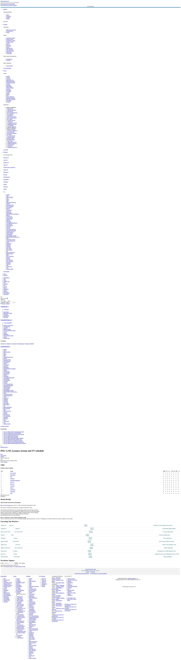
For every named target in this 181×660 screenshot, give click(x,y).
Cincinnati (19, 601)
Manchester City (10, 80)
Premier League (9, 41)
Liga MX (8, 60)
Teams (4, 70)
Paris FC (12, 482)
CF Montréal (11, 125)
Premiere (8, 258)
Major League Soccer (11, 29)
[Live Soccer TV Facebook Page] (58, 616)
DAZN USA (9, 219)
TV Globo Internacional (8, 377)
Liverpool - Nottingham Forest (56, 596)
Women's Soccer (71, 578)
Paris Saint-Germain (10, 99)
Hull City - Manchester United (56, 578)
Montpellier (12, 474)
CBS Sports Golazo (10, 239)
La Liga (8, 43)
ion (7, 251)
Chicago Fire (10, 111)
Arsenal (8, 76)
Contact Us (69, 595)
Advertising (70, 582)
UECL (4, 280)
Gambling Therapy (131, 578)
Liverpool (8, 78)
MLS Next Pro (9, 253)
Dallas (18, 623)
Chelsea (8, 77)
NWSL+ (8, 257)
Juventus (8, 89)
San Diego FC (11, 144)
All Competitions (7, 68)
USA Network (9, 217)
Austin (19, 636)
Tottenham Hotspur (10, 82)
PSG (2, 454)
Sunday (8, 18)
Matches (5, 9)
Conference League (10, 40)
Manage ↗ (6, 306)
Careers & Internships (72, 586)
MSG (7, 255)
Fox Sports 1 (9, 207)
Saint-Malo (12, 489)
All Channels (6, 271)
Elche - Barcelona (60, 585)
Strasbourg (12, 491)
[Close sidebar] (1, 446)
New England (20, 600)
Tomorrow (8, 16)
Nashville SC (10, 108)
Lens (11, 493)
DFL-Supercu (6, 293)
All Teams (5, 149)
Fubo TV (44, 580)
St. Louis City (20, 625)
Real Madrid (9, 86)
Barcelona (8, 85)
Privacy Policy (9, 566)
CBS (7, 198)
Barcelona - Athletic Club (56, 591)
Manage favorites (6, 303)
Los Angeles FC (11, 131)
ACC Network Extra (11, 229)
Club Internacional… (12, 110)
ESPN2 (8, 203)
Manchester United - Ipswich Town (57, 604)
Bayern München (10, 96)
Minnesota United (22, 631)
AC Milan (8, 91)
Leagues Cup (9, 59)
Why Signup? (22, 563)
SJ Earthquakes (20, 622)
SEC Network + (10, 261)
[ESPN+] (31, 343)
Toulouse (12, 478)
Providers (69, 587)
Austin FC (10, 146)
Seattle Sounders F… (12, 143)
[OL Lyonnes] (4, 462)
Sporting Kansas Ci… (13, 147)
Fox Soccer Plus (10, 205)
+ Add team (6, 309)
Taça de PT (6, 294)
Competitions (4, 320)
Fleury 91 (12, 484)
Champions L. (6, 277)
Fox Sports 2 (9, 210)
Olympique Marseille (15, 480)
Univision (8, 226)
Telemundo (8, 221)
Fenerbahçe (8, 100)
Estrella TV (8, 243)
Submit (16, 563)
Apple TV (8, 211)
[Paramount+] (21, 343)
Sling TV (44, 578)
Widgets (69, 581)
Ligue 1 (8, 47)
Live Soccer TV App (72, 580)
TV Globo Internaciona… (12, 223)
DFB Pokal (8, 52)
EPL (4, 285)
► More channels (5, 426)
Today (7, 14)
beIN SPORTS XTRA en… (32, 625)
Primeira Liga (9, 48)
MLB (68, 600)
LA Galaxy (10, 140)
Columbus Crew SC (12, 123)
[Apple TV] (15, 343)
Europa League (9, 39)
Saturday (8, 17)
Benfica (8, 94)
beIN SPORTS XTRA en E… (13, 237)
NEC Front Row (10, 256)
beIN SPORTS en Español (9, 368)
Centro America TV (10, 240)
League (4, 301)
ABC (7, 196)
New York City (20, 604)
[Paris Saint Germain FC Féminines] (2, 456)
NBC (7, 201)
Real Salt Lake (10, 138)
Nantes (11, 487)
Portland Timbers (11, 139)
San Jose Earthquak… (12, 133)
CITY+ (8, 242)
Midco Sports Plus (10, 252)
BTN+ (7, 238)
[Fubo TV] (3, 343)
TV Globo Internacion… (32, 609)
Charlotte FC (10, 115)
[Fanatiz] (27, 343)
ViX (7, 267)
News (4, 274)
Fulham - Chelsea (60, 586)
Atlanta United (21, 616)
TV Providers (42, 576)
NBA (68, 599)
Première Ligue (4, 447)
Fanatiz (8, 194)
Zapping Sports (9, 269)
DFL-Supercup (9, 49)
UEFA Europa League (8, 335)
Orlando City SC (11, 120)
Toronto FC (10, 121)
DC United (9, 119)
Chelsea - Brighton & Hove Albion (58, 598)
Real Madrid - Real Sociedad (57, 588)
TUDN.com (9, 266)
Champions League (10, 38)
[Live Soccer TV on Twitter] (58, 618)
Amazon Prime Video (11, 230)
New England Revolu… (12, 112)
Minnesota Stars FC (12, 142)
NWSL (8, 32)
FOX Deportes (9, 225)
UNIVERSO (9, 224)
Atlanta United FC (12, 126)
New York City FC (11, 116)
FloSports (8, 246)
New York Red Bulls (12, 117)
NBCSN (8, 220)
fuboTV (8, 215)
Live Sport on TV (71, 598)
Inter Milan (8, 90)
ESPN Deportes (9, 206)
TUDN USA (9, 216)
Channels (5, 152)
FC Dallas (9, 134)
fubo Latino (9, 248)
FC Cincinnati (10, 114)
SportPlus (8, 262)
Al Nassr (8, 102)
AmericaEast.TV (10, 232)
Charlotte (19, 603)
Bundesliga (8, 45)
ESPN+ (8, 208)
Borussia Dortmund (10, 98)
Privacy (69, 583)
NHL (75, 599)
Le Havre (12, 486)
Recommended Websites (70, 591)
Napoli (7, 93)
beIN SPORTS (9, 197)
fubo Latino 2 (9, 249)
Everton (8, 84)
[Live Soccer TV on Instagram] (58, 621)
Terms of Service (19, 566)
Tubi (7, 265)
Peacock (8, 228)
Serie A (8, 44)
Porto (7, 95)
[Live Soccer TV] (5, 1)
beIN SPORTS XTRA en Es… (10, 391)
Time (8, 301)
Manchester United (10, 81)
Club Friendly (9, 65)
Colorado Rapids (11, 137)
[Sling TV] (9, 343)
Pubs (68, 589)
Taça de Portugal (10, 50)
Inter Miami (19, 598)
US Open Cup (9, 31)
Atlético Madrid (9, 87)
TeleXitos (8, 264)
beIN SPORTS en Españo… (12, 214)
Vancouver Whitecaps (19, 619)
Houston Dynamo (11, 129)
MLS (4, 282)
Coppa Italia (9, 53)
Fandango (8, 244)
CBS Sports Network (11, 202)
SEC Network (9, 260)
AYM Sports (9, 234)
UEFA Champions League (9, 330)
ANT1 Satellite (9, 233)
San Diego (20, 635)
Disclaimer (69, 585)
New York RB (20, 605)
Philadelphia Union (12, 124)
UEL (4, 279)
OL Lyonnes (3, 455)
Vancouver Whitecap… (12, 130)
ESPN (7, 199)
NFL (72, 599)
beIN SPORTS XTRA (11, 235)
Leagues (5, 24)
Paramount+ (9, 212)
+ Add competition (7, 322)
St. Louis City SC (11, 135)
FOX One (8, 247)
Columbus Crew (21, 610)
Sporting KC (20, 637)
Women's (5, 275)
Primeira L (5, 291)
